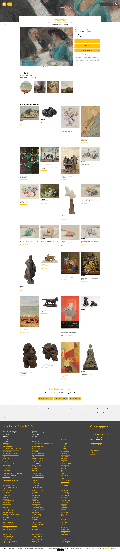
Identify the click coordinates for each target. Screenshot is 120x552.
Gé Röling (63, 519)
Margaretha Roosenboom (9, 516)
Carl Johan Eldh (36, 463)
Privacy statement (95, 450)
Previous (19, 47)
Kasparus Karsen (6, 465)
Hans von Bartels (65, 450)
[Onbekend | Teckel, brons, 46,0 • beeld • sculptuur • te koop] (49, 301)
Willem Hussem (65, 495)
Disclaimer (93, 454)
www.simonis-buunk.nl (96, 438)
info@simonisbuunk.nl (46, 398)
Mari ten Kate (6, 468)
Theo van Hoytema (37, 487)
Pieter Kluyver (6, 477)
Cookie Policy (93, 452)
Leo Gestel (34, 470)
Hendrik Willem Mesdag (8, 500)
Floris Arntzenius (36, 441)
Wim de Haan (64, 485)
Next (73, 47)
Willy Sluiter (35, 517)
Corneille (63, 473)
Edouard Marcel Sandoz (38, 516)
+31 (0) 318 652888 (87, 41)
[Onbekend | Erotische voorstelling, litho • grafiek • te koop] (90, 154)
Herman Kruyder (36, 494)
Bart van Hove (6, 456)
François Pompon (36, 512)
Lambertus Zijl (35, 541)
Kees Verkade (35, 527)
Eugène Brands (65, 465)
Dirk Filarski (35, 468)
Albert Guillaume (36, 473)
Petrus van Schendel (7, 522)
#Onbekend (79, 57)
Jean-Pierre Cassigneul (37, 458)
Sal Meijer (63, 509)
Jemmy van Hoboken (66, 494)
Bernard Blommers (7, 446)
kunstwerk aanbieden (96, 444)
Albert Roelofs (6, 507)
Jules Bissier (64, 458)
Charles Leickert (6, 490)
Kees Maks (34, 499)
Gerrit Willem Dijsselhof (38, 462)
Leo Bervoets (64, 456)
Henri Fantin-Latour (37, 465)
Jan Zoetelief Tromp (7, 543)
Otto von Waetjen (65, 531)
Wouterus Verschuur (7, 536)
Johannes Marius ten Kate (9, 470)
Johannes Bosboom (7, 445)
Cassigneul (63, 470)
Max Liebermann (36, 495)
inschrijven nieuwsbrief (96, 443)
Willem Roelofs (6, 509)
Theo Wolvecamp (65, 541)
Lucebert (63, 505)
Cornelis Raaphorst (36, 514)
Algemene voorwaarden (96, 449)
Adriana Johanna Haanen (38, 475)
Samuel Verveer (6, 539)
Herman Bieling (36, 448)
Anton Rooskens (65, 521)
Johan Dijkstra (64, 475)
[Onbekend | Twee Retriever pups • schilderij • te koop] (90, 302)
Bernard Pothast (6, 502)
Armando (63, 448)
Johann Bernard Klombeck (9, 475)
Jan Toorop (34, 526)
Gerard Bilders (6, 443)
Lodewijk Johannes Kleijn (8, 472)
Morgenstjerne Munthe (38, 509)
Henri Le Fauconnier (66, 480)
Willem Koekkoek (7, 489)
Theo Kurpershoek (65, 500)
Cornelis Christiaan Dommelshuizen (11, 448)
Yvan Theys (64, 524)
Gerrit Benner (64, 453)
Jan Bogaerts (35, 451)
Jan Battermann (65, 451)
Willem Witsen (36, 538)
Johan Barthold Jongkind (8, 463)
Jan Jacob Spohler (7, 527)
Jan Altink (63, 445)
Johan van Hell (35, 480)
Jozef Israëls (5, 462)
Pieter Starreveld (36, 522)
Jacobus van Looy (36, 504)
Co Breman (34, 456)
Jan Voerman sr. (36, 531)
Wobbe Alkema (65, 440)
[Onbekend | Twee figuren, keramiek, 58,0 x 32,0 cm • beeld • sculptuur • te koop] (29, 356)
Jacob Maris (5, 494)
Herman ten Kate (6, 467)
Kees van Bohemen (66, 463)
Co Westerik (64, 538)
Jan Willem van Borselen (38, 453)
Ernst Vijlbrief (64, 526)
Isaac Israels (35, 489)
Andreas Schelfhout (7, 521)
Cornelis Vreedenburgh (38, 533)
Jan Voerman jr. (35, 529)
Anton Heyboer (65, 492)
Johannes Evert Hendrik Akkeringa (11, 440)
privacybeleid (107, 548)
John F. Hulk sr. (6, 460)
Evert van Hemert (36, 478)
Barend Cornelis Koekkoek (9, 478)
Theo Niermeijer (36, 502)
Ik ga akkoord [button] (60, 550)
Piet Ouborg (64, 516)
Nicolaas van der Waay (37, 534)
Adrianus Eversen (6, 451)
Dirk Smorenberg (36, 521)
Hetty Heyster (35, 482)
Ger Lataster (64, 504)
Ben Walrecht (64, 534)
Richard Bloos (35, 450)
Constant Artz (35, 440)
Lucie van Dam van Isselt (38, 460)
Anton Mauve (5, 499)
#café (87, 60)
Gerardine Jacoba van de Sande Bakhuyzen (42, 443)
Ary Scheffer (5, 519)
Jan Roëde (63, 517)
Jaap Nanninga (64, 512)
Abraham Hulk (6, 458)
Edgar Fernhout (36, 467)
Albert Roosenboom (7, 512)
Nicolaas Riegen (6, 504)
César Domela (64, 478)
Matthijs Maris (6, 495)
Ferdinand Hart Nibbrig (38, 477)
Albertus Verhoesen (7, 534)
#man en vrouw (94, 60)
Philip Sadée (5, 517)
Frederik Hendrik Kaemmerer (39, 506)
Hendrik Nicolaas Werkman (68, 536)
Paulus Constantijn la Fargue (9, 453)
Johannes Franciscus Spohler (9, 526)
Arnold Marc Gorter (37, 472)
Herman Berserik (65, 455)
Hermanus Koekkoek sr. (8, 484)
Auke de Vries (64, 527)
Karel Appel (64, 446)
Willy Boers (64, 460)
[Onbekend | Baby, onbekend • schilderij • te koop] (49, 112)
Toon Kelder (35, 492)
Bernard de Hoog (36, 484)
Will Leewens (64, 502)
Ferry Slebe (64, 522)
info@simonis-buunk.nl (96, 439)
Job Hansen (64, 487)
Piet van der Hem (36, 485)
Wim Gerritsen (65, 482)
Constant (63, 472)
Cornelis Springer (6, 531)
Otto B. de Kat (64, 499)
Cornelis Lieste (6, 492)
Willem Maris (5, 497)
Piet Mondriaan (36, 500)
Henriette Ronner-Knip (8, 511)
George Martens (65, 507)
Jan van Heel (64, 489)
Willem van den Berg (37, 446)
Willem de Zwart (36, 543)
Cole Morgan (64, 511)
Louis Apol (5, 441)
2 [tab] (45, 66)
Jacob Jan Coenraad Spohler (9, 529)
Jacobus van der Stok (7, 533)
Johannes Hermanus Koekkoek (10, 480)
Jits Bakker (34, 445)
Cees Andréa (64, 441)
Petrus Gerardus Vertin (8, 538)
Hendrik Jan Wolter (37, 539)
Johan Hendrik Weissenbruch (9, 541)
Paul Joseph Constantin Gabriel (10, 455)
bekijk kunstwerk (23, 124)
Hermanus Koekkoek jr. (8, 485)
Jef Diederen (64, 477)
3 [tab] (47, 66)
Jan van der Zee (65, 543)
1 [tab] (43, 66)
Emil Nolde (64, 514)
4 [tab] (49, 66)
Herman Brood (64, 468)
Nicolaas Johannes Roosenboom (10, 514)
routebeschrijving (75, 398)
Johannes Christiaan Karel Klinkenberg (12, 473)
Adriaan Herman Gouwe (67, 483)
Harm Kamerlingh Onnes (38, 490)
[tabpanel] (46, 46)
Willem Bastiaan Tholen (38, 524)
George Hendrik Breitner (38, 455)
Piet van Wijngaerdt (37, 536)
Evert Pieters (35, 511)
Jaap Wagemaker (65, 532)
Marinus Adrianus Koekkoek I (9, 487)
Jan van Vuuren (65, 529)
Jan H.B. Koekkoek (7, 482)
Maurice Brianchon (65, 467)
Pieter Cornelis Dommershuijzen (10, 450)
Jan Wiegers (64, 539)
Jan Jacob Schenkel (7, 524)
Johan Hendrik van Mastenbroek (40, 507)
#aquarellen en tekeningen (91, 57)
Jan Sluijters (35, 519)
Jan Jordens (64, 497)
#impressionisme (80, 60)
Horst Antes (64, 443)
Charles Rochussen (7, 506)
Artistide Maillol (36, 497)
